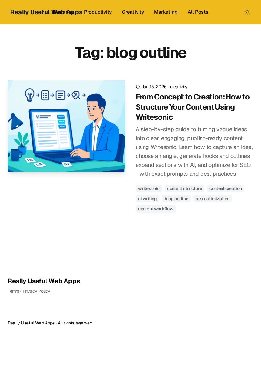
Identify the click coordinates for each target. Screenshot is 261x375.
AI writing (147, 198)
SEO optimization (212, 198)
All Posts (198, 12)
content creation (225, 188)
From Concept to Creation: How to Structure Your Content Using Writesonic (192, 107)
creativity (178, 87)
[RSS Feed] (247, 12)
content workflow (155, 209)
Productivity (98, 12)
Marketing (165, 12)
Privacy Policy (36, 291)
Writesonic (148, 188)
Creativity (133, 12)
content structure (184, 188)
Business (63, 12)
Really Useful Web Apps (44, 281)
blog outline (176, 198)
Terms (13, 291)
